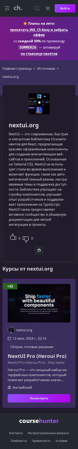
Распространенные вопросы (48, 433)
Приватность (41, 441)
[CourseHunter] (18, 8)
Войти (65, 8)
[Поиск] (37, 8)
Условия (61, 441)
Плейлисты (19, 441)
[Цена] (47, 8)
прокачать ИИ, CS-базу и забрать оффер (39, 32)
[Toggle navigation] (7, 8)
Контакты (16, 433)
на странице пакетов (39, 53)
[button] (13, 236)
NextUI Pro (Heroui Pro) (37, 356)
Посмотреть (39, 398)
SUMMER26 (28, 47)
